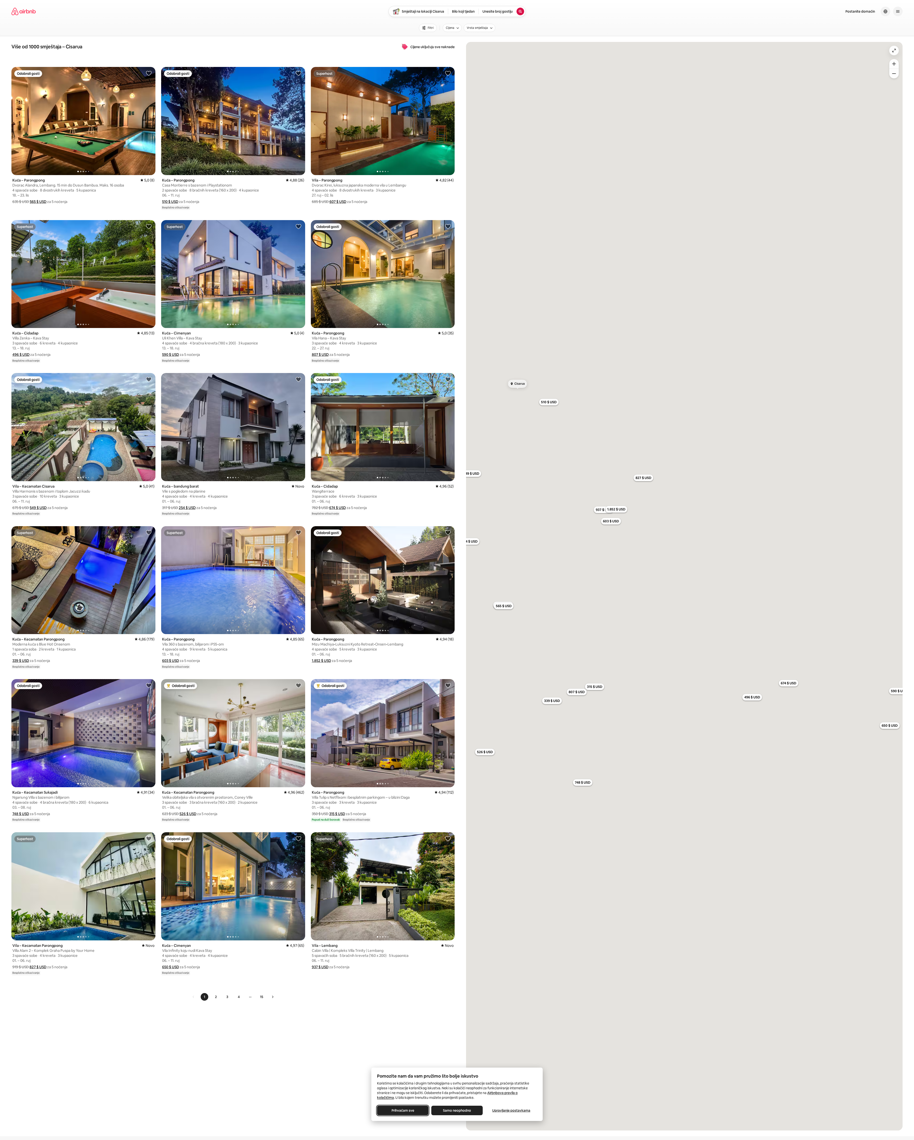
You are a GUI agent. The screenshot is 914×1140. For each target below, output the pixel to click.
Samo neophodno (457, 1110)
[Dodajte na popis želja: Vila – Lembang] (448, 838)
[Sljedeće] (272, 997)
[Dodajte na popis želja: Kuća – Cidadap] (149, 226)
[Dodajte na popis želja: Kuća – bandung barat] (298, 379)
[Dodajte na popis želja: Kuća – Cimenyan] (298, 226)
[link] (193, 997)
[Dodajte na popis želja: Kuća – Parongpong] (149, 73)
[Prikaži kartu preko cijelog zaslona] (894, 50)
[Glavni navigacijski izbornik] (898, 11)
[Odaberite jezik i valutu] (885, 11)
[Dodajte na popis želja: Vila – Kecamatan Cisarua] (149, 379)
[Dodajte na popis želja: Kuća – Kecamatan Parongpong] (149, 532)
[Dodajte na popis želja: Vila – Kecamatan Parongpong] (149, 838)
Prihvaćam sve (403, 1110)
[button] (38, 201)
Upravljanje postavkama (511, 1110)
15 (261, 997)
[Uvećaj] (894, 64)
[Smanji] (894, 73)
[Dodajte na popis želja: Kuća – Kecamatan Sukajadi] (149, 685)
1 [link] (204, 997)
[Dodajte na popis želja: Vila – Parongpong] (448, 73)
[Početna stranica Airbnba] (23, 11)
